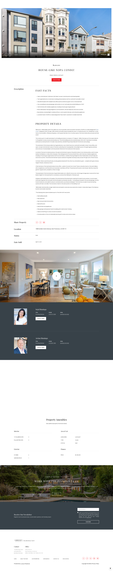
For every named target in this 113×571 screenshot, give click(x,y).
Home (15, 558)
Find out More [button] (56, 79)
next (9, 54)
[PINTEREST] (94, 558)
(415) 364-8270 (17, 551)
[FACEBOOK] (87, 558)
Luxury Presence (25, 563)
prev (6, 54)
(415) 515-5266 (52, 314)
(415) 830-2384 (52, 343)
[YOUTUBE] (97, 558)
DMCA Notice (66, 558)
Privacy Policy (88, 517)
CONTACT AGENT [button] (41, 318)
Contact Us (56, 558)
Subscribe (88, 521)
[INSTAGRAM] (83, 558)
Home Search (46, 558)
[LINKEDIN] (90, 558)
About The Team (24, 558)
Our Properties (35, 558)
